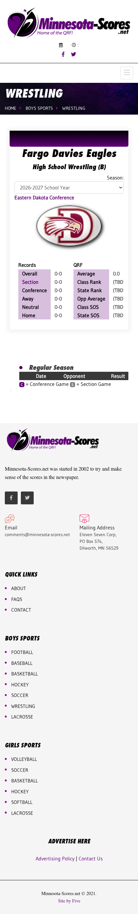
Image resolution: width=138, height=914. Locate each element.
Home (10, 108)
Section (30, 282)
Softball (21, 802)
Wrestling (73, 108)
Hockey (20, 791)
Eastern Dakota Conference (44, 197)
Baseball (21, 663)
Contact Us (91, 858)
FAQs (16, 599)
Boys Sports (39, 108)
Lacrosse (22, 717)
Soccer (19, 695)
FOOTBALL (22, 652)
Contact (21, 610)
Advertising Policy (55, 858)
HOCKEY (20, 685)
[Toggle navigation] (126, 72)
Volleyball (24, 759)
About (18, 588)
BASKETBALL (24, 674)
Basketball (24, 781)
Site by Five (69, 901)
